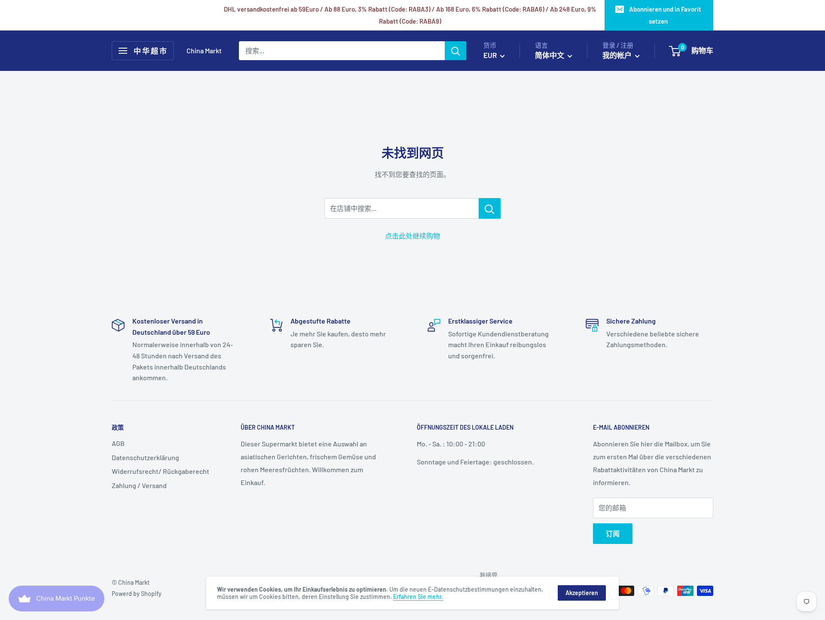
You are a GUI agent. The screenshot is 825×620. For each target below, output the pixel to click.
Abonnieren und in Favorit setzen (665, 15)
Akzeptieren (581, 592)
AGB (118, 443)
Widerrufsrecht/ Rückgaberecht (160, 471)
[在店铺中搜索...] (490, 208)
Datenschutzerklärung (145, 457)
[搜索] (455, 50)
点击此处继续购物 (412, 236)
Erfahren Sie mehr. (418, 596)
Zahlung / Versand (139, 485)
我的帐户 (617, 55)
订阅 (613, 533)
